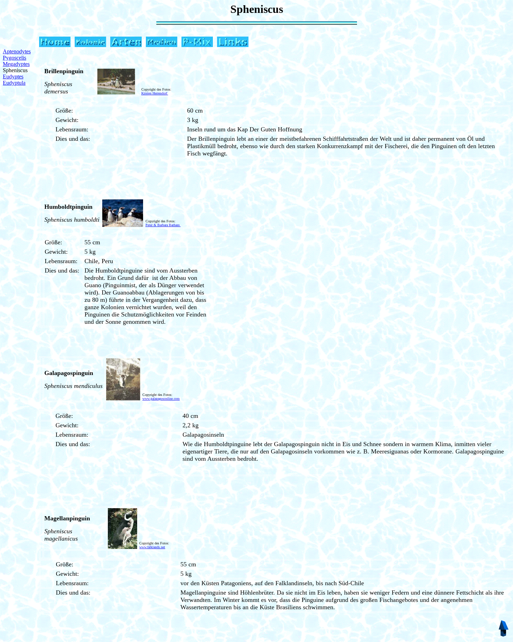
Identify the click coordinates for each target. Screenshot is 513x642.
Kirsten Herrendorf (154, 93)
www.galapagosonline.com (161, 398)
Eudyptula (14, 83)
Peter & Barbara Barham (163, 225)
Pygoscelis (14, 58)
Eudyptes (13, 76)
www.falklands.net (152, 547)
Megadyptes (16, 64)
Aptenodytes (17, 51)
